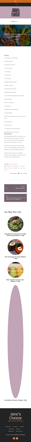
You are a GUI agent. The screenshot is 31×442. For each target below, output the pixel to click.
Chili (19, 166)
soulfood (23, 168)
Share (25, 173)
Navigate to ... (15, 21)
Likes (20, 173)
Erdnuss (10, 168)
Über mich (11, 429)
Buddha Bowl (15, 166)
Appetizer (14, 31)
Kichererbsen (15, 168)
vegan (5, 170)
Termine (22, 426)
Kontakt (18, 429)
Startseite (8, 426)
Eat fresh (15, 426)
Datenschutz (19, 431)
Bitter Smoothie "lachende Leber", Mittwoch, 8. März (16, 280)
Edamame (6, 168)
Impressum (11, 431)
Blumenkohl (9, 166)
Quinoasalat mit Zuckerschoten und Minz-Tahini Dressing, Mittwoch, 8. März (16, 234)
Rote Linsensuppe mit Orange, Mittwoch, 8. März (15, 257)
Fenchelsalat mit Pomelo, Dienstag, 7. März (15, 400)
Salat (19, 168)
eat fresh (22, 166)
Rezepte (17, 31)
